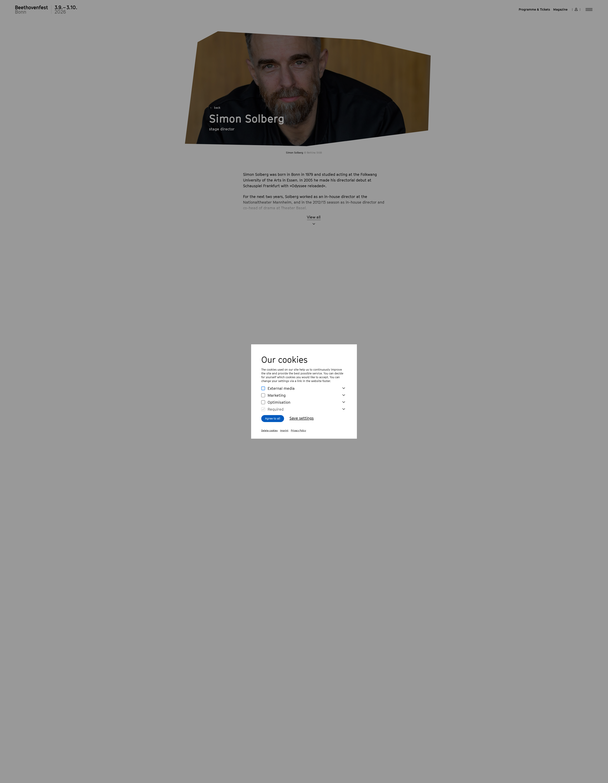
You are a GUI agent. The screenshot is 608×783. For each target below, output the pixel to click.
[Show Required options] (343, 409)
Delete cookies (269, 430)
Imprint (284, 430)
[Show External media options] (343, 388)
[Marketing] (263, 395)
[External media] (263, 388)
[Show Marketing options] (343, 395)
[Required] (263, 409)
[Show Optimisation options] (343, 402)
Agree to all (272, 418)
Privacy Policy (298, 430)
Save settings (301, 418)
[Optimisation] (263, 402)
